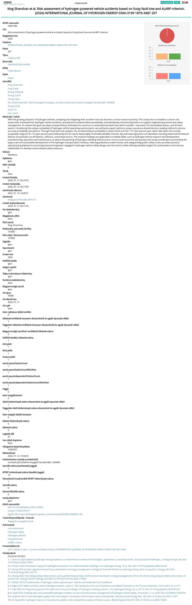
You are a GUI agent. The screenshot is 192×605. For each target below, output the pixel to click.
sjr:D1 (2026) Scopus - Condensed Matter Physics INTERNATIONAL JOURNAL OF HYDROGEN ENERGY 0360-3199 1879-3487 (67, 549)
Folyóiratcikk (14, 57)
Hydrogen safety (16, 531)
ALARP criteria (15, 542)
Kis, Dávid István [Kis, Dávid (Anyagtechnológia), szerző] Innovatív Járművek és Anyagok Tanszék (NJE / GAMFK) (61, 102)
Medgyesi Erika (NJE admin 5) (22, 199)
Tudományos (14, 70)
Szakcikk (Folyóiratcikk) (19, 64)
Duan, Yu (12, 109)
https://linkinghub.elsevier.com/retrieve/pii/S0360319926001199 (50, 514)
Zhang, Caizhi (14, 95)
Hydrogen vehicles (17, 535)
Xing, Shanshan (15, 84)
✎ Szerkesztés (166, 2)
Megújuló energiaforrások (20, 521)
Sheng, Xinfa (14, 106)
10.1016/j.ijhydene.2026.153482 (28, 507)
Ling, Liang (13, 88)
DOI (9, 507)
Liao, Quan (13, 113)
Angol (10, 77)
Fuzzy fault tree (15, 539)
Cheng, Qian (14, 99)
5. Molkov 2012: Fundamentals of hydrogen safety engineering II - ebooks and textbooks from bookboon (61, 582)
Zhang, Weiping (15, 92)
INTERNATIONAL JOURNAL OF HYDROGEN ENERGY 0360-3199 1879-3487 (43, 45)
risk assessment (16, 528)
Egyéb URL (13, 514)
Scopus (11, 510)
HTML (177, 2)
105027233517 (23, 510)
